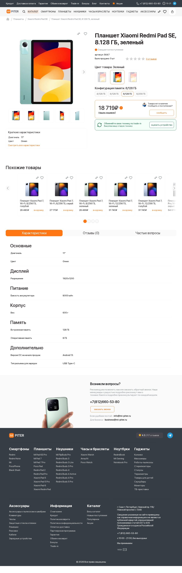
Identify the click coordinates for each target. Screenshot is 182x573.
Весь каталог (94, 511)
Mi (10, 462)
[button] (85, 221)
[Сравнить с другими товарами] (78, 33)
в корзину (39, 210)
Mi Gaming (119, 458)
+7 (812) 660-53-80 (127, 533)
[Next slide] (83, 72)
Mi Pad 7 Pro (39, 462)
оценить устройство (161, 125)
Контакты (105, 3)
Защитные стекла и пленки (22, 523)
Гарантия (43, 3)
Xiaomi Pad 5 (40, 477)
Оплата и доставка (60, 527)
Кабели (12, 534)
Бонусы (85, 3)
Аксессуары (148, 11)
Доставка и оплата (26, 3)
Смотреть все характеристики (24, 145)
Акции (119, 3)
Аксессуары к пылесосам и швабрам (27, 511)
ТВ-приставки (141, 489)
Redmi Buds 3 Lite (65, 462)
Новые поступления (97, 515)
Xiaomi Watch (87, 454)
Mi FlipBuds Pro (63, 454)
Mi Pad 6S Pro (40, 454)
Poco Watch (86, 462)
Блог (94, 3)
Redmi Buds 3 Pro (64, 466)
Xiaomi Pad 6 (40, 485)
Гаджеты (132, 11)
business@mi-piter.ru (116, 419)
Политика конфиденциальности (66, 523)
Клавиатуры (15, 515)
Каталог (33, 11)
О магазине (56, 511)
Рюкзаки (13, 530)
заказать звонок (102, 409)
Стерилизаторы (142, 466)
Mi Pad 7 (38, 458)
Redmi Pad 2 (40, 470)
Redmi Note (15, 458)
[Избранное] (165, 11)
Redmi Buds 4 (63, 470)
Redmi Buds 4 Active (66, 474)
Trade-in (75, 3)
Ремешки (13, 527)
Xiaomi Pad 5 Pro (42, 481)
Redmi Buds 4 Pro (64, 477)
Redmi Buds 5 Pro (64, 481)
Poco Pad (38, 466)
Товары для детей (143, 477)
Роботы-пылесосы (143, 462)
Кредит (10, 3)
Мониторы (139, 485)
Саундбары (140, 481)
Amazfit (84, 458)
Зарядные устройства (20, 538)
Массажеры (140, 458)
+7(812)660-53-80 (104, 402)
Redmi (12, 454)
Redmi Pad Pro (40, 474)
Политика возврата (60, 519)
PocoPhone (14, 466)
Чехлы (12, 519)
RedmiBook (119, 454)
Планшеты (64, 11)
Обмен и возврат (59, 3)
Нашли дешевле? (107, 112)
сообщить (162, 112)
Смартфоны (48, 11)
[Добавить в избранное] (85, 33)
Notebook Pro (120, 462)
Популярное (93, 519)
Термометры (141, 474)
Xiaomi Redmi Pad (42, 489)
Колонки (138, 454)
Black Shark (14, 470)
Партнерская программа (62, 530)
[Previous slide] (9, 72)
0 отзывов (151, 59)
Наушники (80, 11)
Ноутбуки (118, 11)
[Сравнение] (159, 11)
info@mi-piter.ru (122, 416)
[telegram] (174, 3)
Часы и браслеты (99, 11)
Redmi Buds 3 (62, 458)
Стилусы (138, 470)
